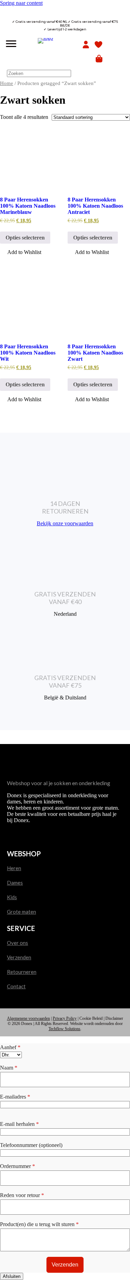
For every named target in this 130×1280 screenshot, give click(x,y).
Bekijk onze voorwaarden (65, 523)
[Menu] (11, 44)
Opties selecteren (25, 238)
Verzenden (19, 957)
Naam (8, 1068)
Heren (14, 868)
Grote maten (21, 912)
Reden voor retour (22, 1195)
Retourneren (21, 972)
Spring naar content (21, 3)
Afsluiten (11, 1276)
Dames (15, 882)
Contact (16, 986)
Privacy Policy (65, 1018)
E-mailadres (15, 1097)
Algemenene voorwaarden (28, 1018)
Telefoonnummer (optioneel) (31, 1145)
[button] (20, 252)
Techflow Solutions (64, 1028)
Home (6, 83)
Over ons (17, 943)
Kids (12, 897)
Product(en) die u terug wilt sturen (39, 1224)
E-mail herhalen (19, 1124)
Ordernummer (17, 1166)
